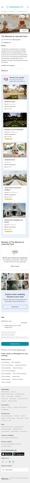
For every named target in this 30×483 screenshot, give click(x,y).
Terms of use (4, 398)
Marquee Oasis (21, 350)
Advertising (18, 396)
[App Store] (6, 455)
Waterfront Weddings (17, 379)
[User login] (28, 7)
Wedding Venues (6, 359)
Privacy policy (13, 398)
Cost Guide (4, 420)
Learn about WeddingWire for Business (11, 444)
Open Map (24, 323)
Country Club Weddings (7, 365)
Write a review (15, 266)
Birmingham (4, 11)
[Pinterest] (9, 461)
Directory (3, 407)
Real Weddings (15, 431)
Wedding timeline (17, 429)
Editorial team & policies (7, 394)
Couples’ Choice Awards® (19, 407)
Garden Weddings (5, 379)
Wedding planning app (7, 426)
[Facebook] (2, 461)
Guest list (22, 416)
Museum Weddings (6, 373)
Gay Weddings (5, 409)
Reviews (9, 407)
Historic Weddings (5, 376)
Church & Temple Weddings (8, 370)
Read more (4, 70)
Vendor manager (11, 418)
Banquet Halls (16, 376)
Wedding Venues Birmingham (9, 332)
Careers (3, 396)
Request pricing (15, 344)
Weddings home (5, 391)
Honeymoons (23, 431)
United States (8, 469)
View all (24, 30)
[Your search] (2, 16)
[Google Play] (18, 455)
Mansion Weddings (17, 368)
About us (13, 391)
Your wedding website (6, 416)
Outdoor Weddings (6, 382)
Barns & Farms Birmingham (8, 335)
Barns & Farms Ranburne (22, 337)
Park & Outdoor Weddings (19, 373)
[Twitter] (6, 461)
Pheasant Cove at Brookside (13, 129)
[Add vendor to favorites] (27, 16)
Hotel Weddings (5, 362)
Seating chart (20, 418)
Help (10, 420)
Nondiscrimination (19, 394)
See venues (15, 307)
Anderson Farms (9, 101)
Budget (3, 418)
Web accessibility (12, 401)
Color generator (5, 431)
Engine (26, 418)
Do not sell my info (23, 398)
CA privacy (4, 401)
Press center (10, 396)
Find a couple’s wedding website (9, 437)
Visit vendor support (6, 446)
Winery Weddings (16, 362)
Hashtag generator (19, 426)
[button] (15, 258)
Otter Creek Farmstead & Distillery (12, 189)
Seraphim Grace (9, 160)
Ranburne (12, 11)
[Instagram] (13, 461)
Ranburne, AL (7, 42)
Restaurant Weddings (20, 365)
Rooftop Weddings (6, 368)
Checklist (16, 416)
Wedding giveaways (6, 429)
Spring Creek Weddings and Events (13, 221)
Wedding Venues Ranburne (8, 337)
